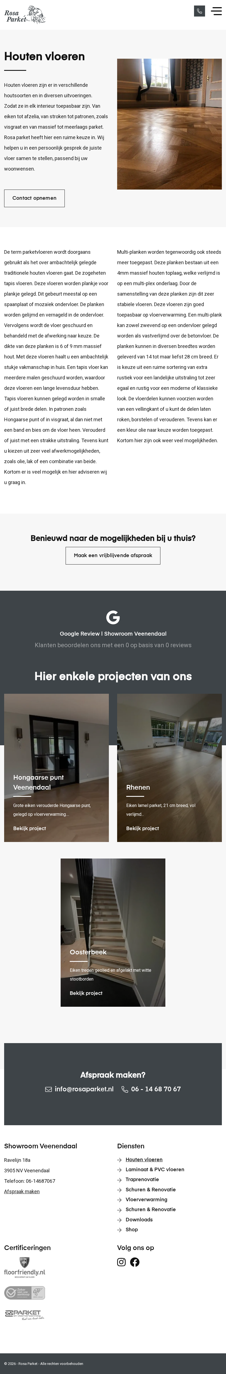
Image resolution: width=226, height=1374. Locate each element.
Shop (132, 1229)
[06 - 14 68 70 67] (199, 11)
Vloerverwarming (146, 1199)
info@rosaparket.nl (84, 1089)
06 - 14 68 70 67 (156, 1089)
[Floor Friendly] (56, 1267)
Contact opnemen (34, 198)
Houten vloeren (144, 1159)
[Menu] (216, 11)
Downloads (139, 1220)
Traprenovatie (142, 1179)
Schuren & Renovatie (151, 1189)
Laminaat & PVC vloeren (155, 1169)
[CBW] (56, 1293)
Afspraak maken (22, 1191)
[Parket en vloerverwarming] (56, 1315)
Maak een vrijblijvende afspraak (113, 555)
